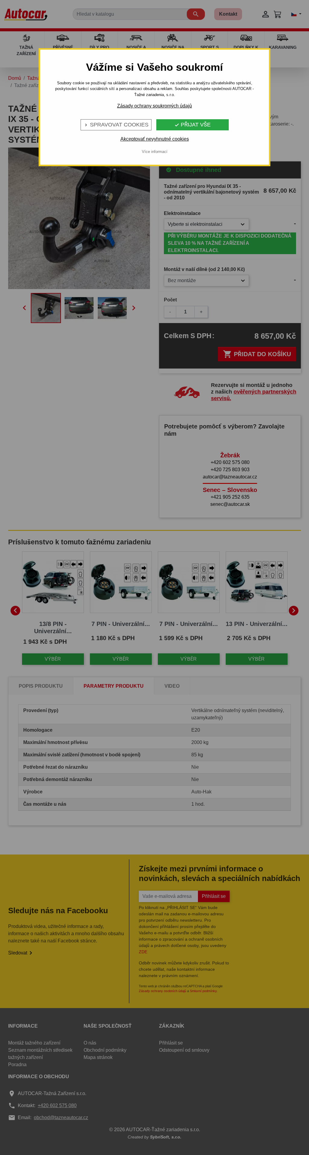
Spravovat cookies (116, 125)
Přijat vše (192, 125)
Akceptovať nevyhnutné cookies (154, 139)
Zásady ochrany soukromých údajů (154, 105)
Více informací (154, 151)
